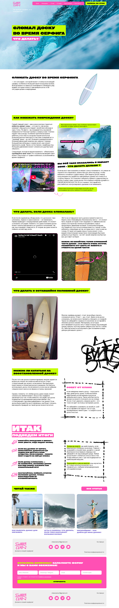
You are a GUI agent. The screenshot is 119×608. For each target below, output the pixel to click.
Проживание (41, 12)
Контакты (78, 3)
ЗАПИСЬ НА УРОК (96, 3)
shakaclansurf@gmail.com (59, 542)
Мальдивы (45, 3)
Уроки (39, 15)
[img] (17, 4)
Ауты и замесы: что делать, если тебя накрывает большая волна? (59, 532)
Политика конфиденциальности (94, 552)
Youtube (68, 9)
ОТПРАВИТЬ (59, 581)
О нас (52, 3)
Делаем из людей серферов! (24, 551)
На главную (100, 542)
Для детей (40, 18)
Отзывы (59, 3)
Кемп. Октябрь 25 (42, 9)
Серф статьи (70, 12)
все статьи (94, 489)
